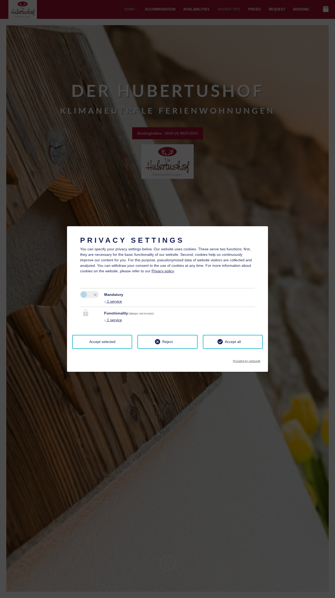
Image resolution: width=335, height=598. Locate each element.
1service (113, 301)
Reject (167, 342)
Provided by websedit (246, 359)
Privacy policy (163, 271)
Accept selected (102, 342)
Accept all (233, 342)
